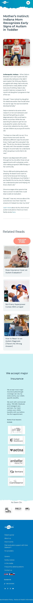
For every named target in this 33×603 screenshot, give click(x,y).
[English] (5, 574)
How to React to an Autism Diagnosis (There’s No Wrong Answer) (14, 342)
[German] (12, 574)
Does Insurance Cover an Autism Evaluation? (16, 271)
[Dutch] (7, 574)
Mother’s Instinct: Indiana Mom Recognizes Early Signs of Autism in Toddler (16, 22)
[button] (28, 3)
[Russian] (14, 574)
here (13, 212)
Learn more (7, 207)
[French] (9, 574)
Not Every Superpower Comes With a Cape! (15, 305)
